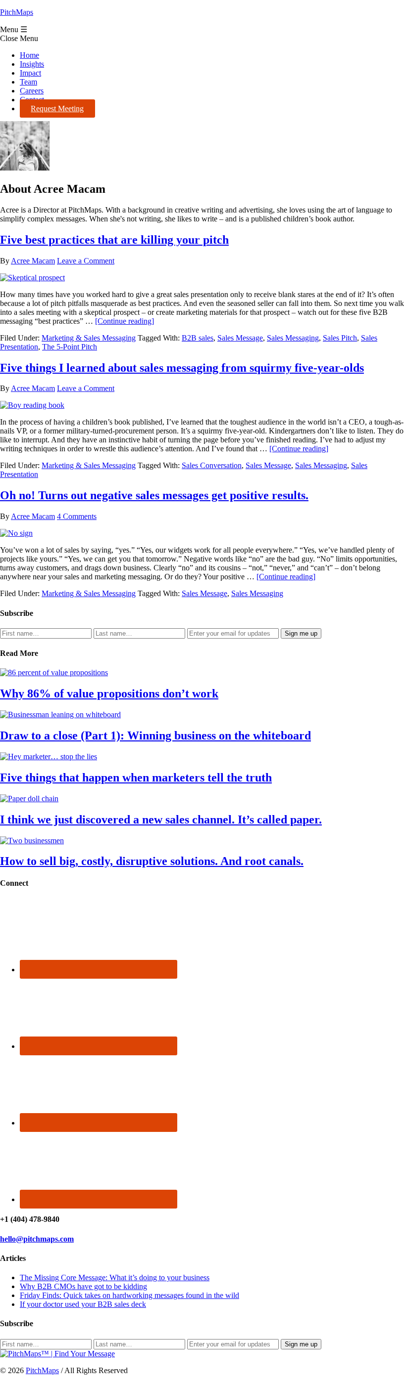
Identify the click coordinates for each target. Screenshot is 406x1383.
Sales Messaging (293, 338)
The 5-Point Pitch (69, 347)
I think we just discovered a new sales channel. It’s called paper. (161, 819)
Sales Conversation (212, 465)
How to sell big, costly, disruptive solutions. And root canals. (152, 861)
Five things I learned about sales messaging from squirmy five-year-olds (182, 367)
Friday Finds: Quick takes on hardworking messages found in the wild (129, 1295)
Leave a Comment (85, 261)
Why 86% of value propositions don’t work (109, 693)
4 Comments (77, 516)
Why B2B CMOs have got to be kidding (83, 1286)
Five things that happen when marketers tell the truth (136, 777)
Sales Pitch (340, 338)
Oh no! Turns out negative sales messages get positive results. (154, 495)
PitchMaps (16, 12)
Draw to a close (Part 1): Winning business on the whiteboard (155, 735)
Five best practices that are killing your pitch (114, 239)
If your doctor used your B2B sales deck (83, 1304)
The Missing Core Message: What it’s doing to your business (114, 1277)
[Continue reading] (124, 321)
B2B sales (197, 338)
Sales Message (240, 338)
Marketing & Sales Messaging (89, 338)
